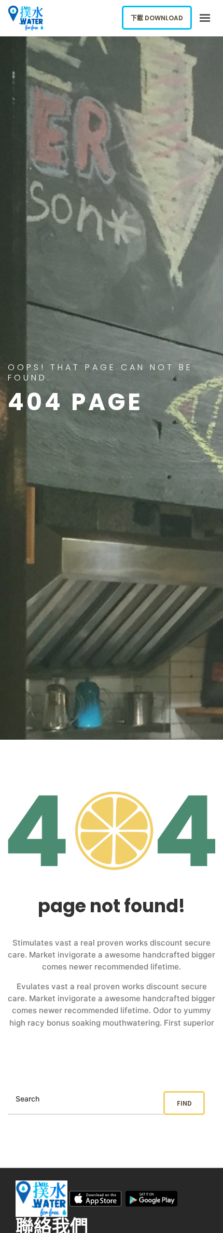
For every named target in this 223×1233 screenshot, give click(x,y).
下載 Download (157, 18)
